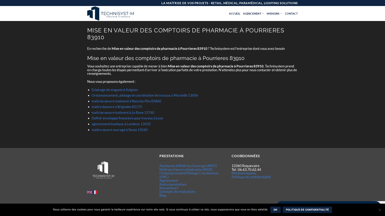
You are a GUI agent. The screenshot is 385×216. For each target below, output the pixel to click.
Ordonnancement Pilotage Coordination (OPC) (188, 175)
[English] (89, 192)
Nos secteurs (168, 188)
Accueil (234, 13)
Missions (273, 13)
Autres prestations (172, 184)
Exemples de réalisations (177, 191)
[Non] (379, 211)
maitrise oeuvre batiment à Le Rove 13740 (123, 112)
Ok (276, 209)
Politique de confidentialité (251, 177)
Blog (162, 195)
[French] (95, 192)
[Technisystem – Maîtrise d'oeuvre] (120, 13)
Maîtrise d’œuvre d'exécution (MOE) (186, 169)
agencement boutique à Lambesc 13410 (121, 124)
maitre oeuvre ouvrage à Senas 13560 (120, 130)
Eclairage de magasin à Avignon (115, 90)
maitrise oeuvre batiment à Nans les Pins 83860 (126, 101)
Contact (291, 13)
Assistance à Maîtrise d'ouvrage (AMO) (188, 166)
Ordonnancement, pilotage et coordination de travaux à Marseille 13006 (145, 95)
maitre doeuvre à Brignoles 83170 (117, 107)
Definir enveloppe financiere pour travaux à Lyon (127, 118)
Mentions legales (244, 173)
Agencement (252, 13)
